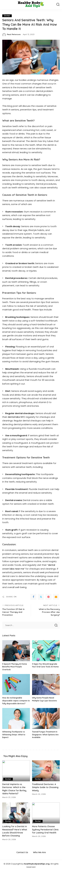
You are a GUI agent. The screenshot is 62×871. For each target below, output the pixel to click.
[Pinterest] (48, 597)
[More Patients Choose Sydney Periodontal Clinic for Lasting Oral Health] (46, 812)
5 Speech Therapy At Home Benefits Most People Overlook (14, 667)
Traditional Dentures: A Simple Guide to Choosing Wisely (45, 787)
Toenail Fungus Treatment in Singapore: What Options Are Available (45, 734)
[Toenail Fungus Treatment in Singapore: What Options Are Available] (46, 718)
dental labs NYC (16, 417)
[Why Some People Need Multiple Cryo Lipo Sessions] (46, 684)
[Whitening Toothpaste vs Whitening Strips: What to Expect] (16, 718)
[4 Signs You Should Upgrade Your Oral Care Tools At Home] (46, 650)
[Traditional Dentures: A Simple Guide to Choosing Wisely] (46, 770)
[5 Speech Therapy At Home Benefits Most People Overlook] (16, 650)
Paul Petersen (14, 34)
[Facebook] (33, 597)
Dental (7, 16)
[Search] (58, 4)
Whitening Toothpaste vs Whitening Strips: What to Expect (13, 734)
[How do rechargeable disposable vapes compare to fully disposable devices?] (16, 684)
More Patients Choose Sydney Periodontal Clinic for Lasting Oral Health (45, 829)
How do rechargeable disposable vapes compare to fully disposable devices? (16, 701)
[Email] (56, 597)
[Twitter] (41, 597)
